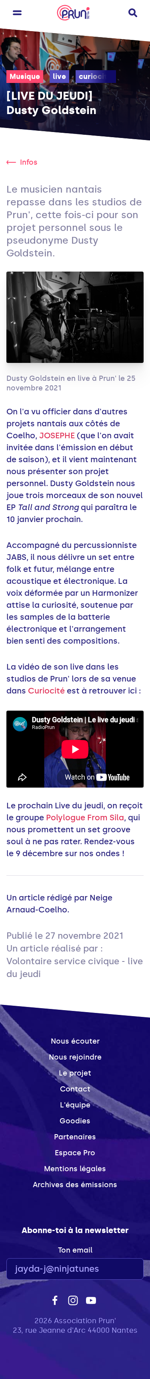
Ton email (75, 1250)
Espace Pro (75, 1153)
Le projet (75, 1073)
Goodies (75, 1121)
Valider (115, 1269)
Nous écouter (75, 1041)
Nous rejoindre (75, 1057)
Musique (25, 76)
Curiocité (46, 690)
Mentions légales (75, 1168)
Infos (29, 162)
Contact (75, 1089)
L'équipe (75, 1105)
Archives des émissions (75, 1184)
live (59, 76)
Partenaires (75, 1137)
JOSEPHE (57, 435)
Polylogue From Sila (85, 817)
